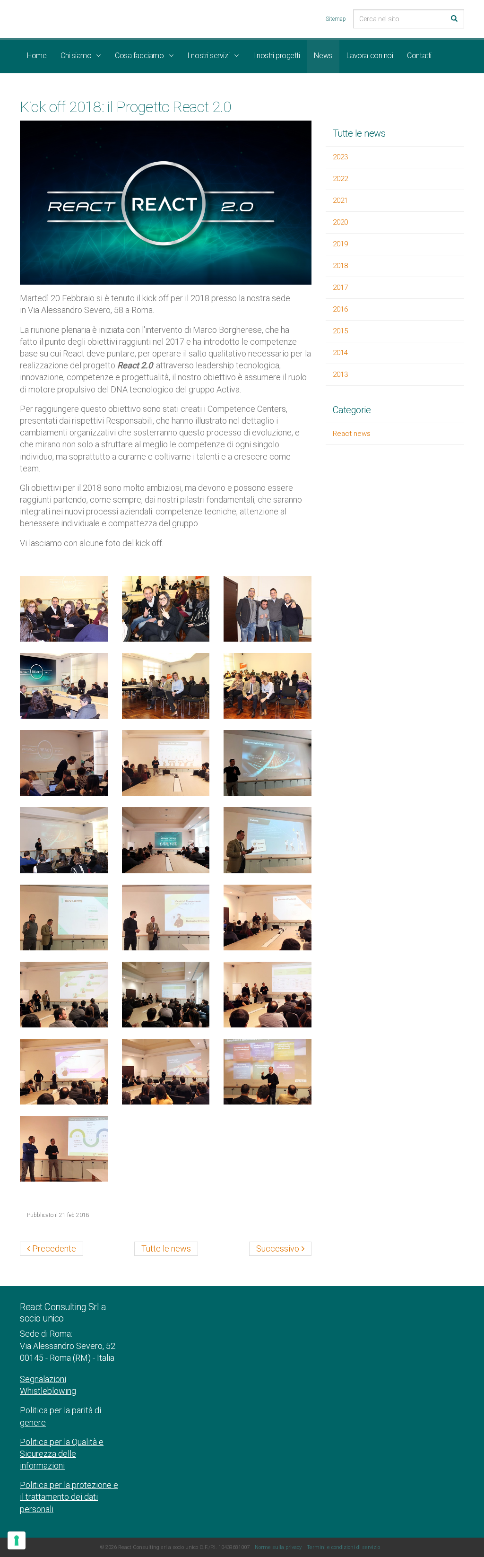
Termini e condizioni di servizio (343, 1547)
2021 (340, 200)
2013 (340, 374)
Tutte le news (359, 133)
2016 (340, 309)
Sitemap (336, 19)
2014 (340, 352)
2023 (340, 157)
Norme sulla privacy (278, 1547)
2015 (340, 331)
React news (352, 433)
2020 (340, 222)
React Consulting (73, 18)
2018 (340, 265)
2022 (340, 178)
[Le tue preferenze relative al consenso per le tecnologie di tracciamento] (17, 1540)
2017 (340, 287)
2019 (340, 244)
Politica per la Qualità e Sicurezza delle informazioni (62, 1453)
